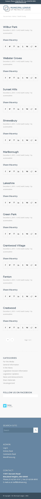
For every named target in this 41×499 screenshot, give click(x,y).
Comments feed (9, 454)
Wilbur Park (10, 27)
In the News (8, 368)
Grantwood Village (14, 245)
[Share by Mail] (36, 46)
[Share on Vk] (27, 46)
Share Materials (9, 380)
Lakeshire (9, 183)
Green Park (10, 214)
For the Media (8, 361)
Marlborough (11, 151)
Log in (5, 448)
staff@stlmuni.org (20, 2)
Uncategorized (9, 383)
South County (24, 30)
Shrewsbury (10, 120)
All (19, 30)
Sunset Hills (10, 89)
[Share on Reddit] (31, 46)
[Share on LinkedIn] (18, 46)
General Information (11, 364)
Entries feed (8, 451)
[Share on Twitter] (10, 46)
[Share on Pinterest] (14, 46)
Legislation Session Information (15, 371)
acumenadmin (7, 33)
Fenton (7, 276)
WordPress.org (9, 457)
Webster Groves (12, 58)
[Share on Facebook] (5, 46)
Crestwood (9, 308)
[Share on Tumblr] (23, 46)
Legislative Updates (11, 374)
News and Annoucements (13, 377)
